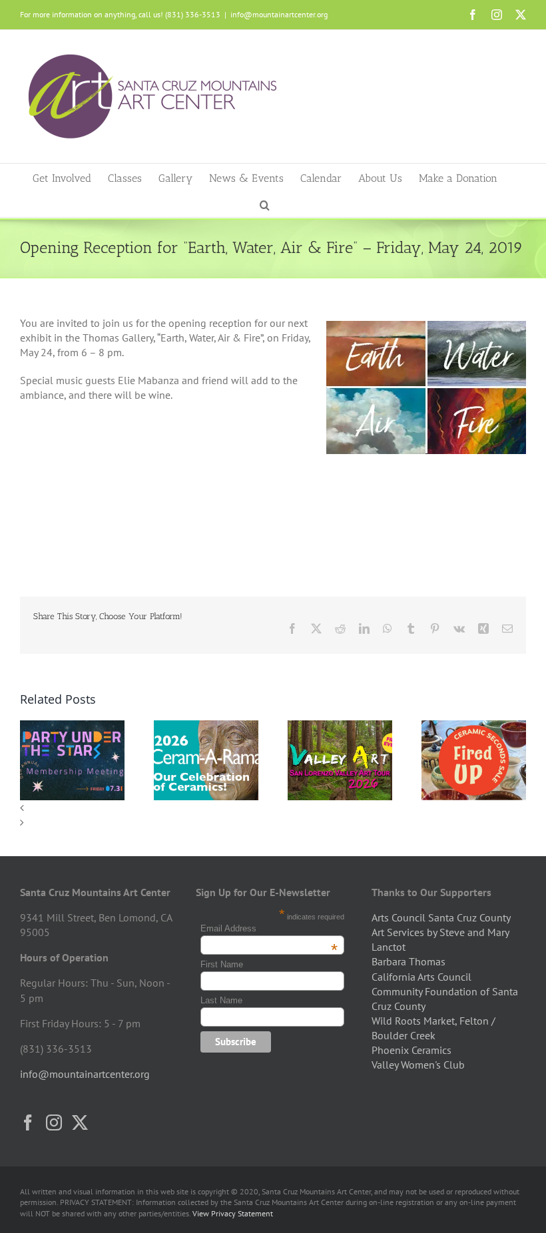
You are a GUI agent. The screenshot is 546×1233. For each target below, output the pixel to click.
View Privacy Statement (232, 1213)
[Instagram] (54, 1122)
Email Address (269, 928)
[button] (265, 203)
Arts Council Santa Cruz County (441, 917)
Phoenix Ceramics (411, 1050)
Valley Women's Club (418, 1064)
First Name (221, 964)
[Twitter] (80, 1122)
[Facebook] (28, 1122)
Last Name (221, 1000)
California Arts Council (421, 976)
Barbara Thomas (408, 961)
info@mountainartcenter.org (279, 14)
